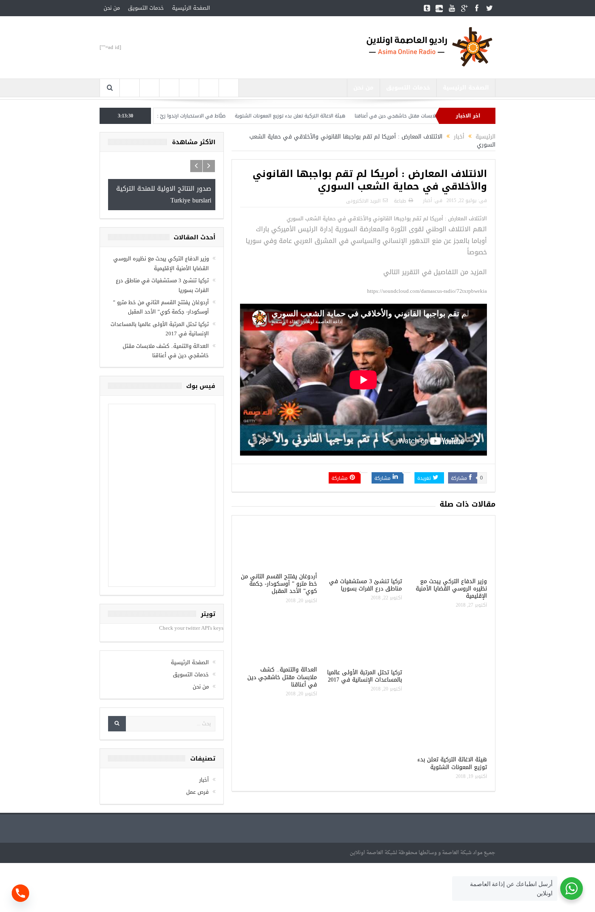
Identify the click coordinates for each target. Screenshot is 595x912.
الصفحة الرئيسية (191, 8)
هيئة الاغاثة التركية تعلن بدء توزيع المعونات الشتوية (316, 115)
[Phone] (20, 893)
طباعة (400, 200)
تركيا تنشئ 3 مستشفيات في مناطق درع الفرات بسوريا (365, 585)
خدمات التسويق (146, 8)
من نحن (112, 8)
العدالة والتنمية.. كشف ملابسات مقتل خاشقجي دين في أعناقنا (282, 677)
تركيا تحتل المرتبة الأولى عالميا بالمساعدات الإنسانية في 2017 (364, 676)
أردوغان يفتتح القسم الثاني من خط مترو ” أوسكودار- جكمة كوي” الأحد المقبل (279, 584)
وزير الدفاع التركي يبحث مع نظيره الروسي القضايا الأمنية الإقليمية (451, 588)
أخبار (427, 200)
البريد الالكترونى (363, 200)
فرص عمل (197, 792)
